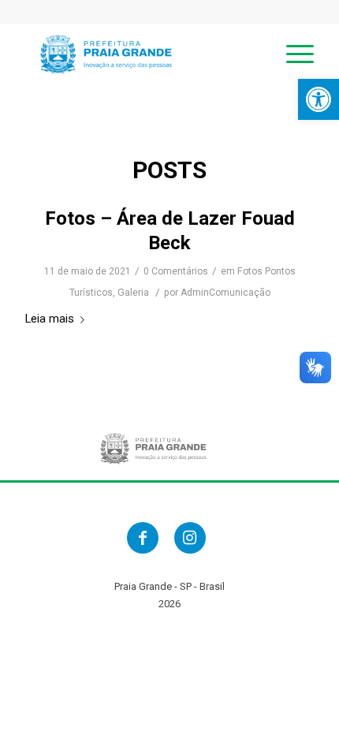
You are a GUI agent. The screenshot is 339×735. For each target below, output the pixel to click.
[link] (318, 99)
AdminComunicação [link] (225, 292)
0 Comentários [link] (175, 271)
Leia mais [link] (49, 319)
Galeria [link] (133, 292)
